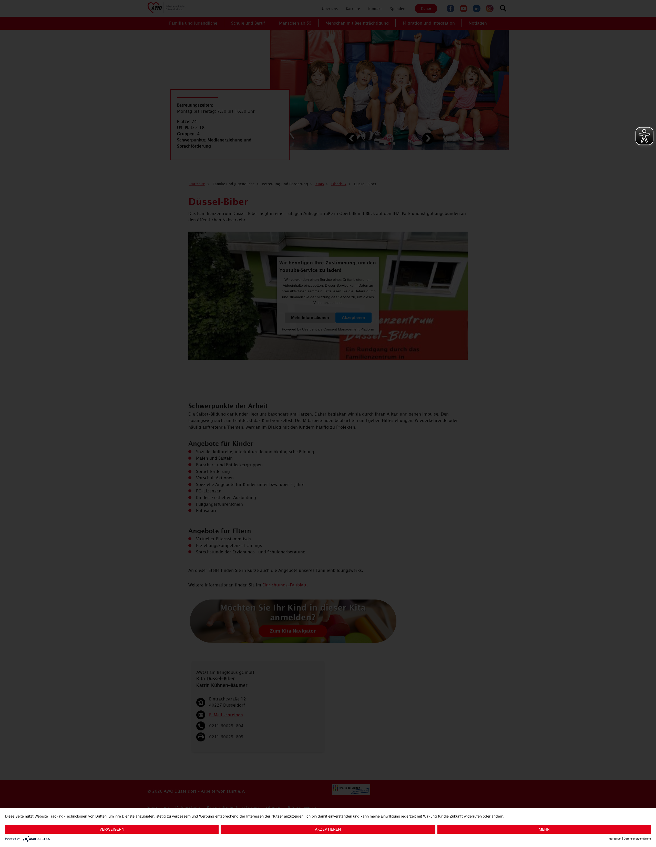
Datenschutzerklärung (637, 838)
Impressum (614, 838)
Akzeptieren (328, 829)
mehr (544, 829)
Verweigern (111, 829)
